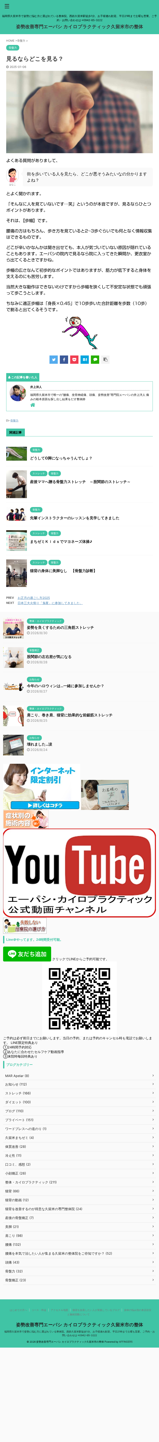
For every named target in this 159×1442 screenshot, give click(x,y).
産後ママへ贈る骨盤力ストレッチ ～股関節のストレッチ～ (80, 481)
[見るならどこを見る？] (85, 359)
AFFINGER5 (125, 1341)
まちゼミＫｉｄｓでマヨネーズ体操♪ (61, 541)
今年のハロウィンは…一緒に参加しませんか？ (65, 686)
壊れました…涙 (39, 744)
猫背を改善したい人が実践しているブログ (96, 1310)
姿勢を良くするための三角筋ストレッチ (60, 627)
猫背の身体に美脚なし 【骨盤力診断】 (63, 571)
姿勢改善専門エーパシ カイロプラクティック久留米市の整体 (79, 26)
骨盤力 (14, 420)
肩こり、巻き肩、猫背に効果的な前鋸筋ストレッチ (70, 715)
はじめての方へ (18, 1310)
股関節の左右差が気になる (49, 656)
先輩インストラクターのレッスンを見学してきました (74, 518)
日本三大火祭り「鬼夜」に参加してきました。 (50, 603)
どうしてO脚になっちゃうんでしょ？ (61, 458)
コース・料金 (38, 1310)
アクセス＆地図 (59, 1310)
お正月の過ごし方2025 (34, 598)
